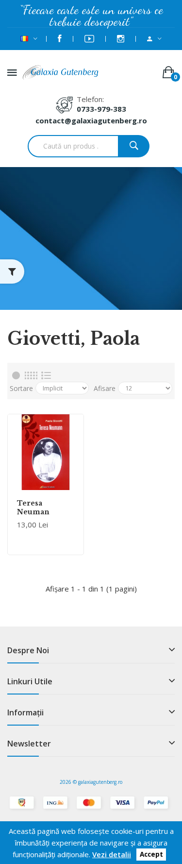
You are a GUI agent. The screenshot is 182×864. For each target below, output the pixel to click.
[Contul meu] (154, 39)
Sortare (21, 388)
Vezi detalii (111, 854)
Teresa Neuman (33, 507)
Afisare (105, 388)
